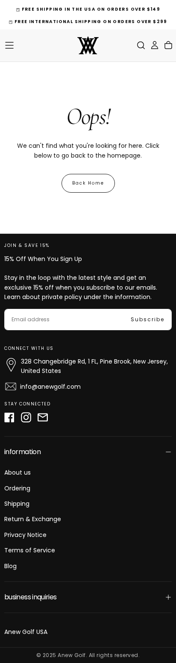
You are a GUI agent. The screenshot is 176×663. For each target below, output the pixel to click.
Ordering (17, 488)
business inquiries (30, 597)
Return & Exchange (32, 519)
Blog (10, 566)
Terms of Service (29, 550)
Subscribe (147, 319)
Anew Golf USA (25, 632)
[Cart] (168, 45)
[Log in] (155, 45)
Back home (88, 183)
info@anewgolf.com (50, 386)
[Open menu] (9, 45)
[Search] (141, 45)
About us (17, 472)
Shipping (16, 503)
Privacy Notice (25, 535)
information (22, 452)
